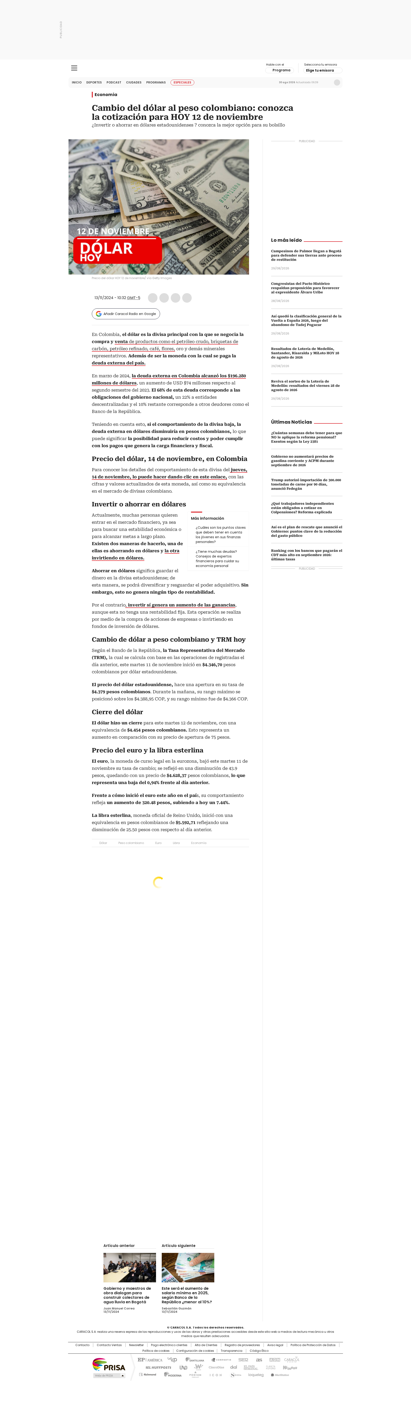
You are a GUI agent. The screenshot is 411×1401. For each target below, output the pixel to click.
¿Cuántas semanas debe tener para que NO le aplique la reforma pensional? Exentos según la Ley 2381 (306, 437)
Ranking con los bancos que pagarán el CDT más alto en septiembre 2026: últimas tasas (306, 555)
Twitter (164, 298)
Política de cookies (156, 1351)
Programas (156, 82)
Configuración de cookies (195, 1351)
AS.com (258, 1359)
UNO (182, 1367)
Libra (176, 843)
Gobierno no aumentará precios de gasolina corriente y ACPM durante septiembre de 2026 (302, 461)
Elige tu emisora (320, 70)
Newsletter (327, 82)
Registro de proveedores (242, 1345)
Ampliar (239, 149)
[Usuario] (337, 82)
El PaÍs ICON (214, 1373)
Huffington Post (156, 1367)
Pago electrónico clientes (169, 1345)
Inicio (77, 82)
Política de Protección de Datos (313, 1345)
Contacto (82, 1345)
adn (274, 1359)
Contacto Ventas (109, 1345)
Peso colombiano (131, 843)
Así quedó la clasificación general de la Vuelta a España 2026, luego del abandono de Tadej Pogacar (306, 320)
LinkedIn (175, 298)
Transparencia (231, 1351)
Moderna (171, 1373)
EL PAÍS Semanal (249, 1367)
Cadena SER (242, 1359)
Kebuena (289, 1367)
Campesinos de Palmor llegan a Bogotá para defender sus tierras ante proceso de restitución (306, 255)
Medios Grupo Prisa (109, 1375)
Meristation (279, 1373)
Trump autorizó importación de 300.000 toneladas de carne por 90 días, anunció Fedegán (306, 484)
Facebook (152, 298)
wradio (196, 1367)
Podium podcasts (193, 1373)
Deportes (94, 82)
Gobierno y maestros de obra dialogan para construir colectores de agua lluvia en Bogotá (127, 1295)
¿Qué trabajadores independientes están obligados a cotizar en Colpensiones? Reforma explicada (302, 508)
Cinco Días (215, 1367)
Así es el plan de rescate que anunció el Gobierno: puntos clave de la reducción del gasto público (306, 531)
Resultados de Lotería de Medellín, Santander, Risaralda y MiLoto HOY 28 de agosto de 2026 (305, 353)
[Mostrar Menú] (74, 68)
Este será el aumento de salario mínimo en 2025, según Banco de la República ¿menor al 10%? (187, 1295)
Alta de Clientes (206, 1345)
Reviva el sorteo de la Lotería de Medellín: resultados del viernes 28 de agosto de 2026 (305, 385)
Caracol (291, 1359)
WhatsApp (187, 298)
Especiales (182, 82)
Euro (158, 843)
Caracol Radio (205, 68)
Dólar (103, 843)
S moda (234, 1373)
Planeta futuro (270, 1367)
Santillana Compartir (219, 1359)
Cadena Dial (232, 1367)
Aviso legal (275, 1345)
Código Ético (259, 1351)
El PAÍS (149, 1359)
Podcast (114, 82)
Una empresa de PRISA (109, 1364)
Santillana (193, 1359)
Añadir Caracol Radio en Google (129, 313)
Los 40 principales (170, 1359)
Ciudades (134, 82)
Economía (106, 94)
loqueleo (256, 1373)
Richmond (147, 1373)
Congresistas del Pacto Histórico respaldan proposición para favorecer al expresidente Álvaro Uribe (305, 288)
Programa (281, 70)
